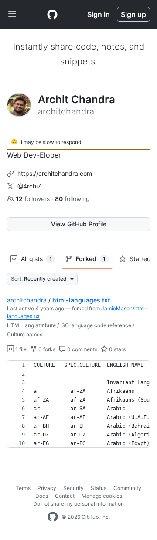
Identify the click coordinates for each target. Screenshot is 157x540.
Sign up (133, 14)
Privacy (47, 488)
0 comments (81, 349)
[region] (78, 404)
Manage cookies (102, 496)
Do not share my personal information (78, 503)
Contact (65, 496)
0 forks (46, 349)
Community (127, 488)
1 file (20, 349)
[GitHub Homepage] (53, 517)
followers (33, 198)
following (72, 198)
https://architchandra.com (54, 173)
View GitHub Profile (78, 224)
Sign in (98, 14)
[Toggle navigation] (12, 14)
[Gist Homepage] (52, 14)
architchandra (27, 300)
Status (98, 488)
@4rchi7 (29, 186)
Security (73, 488)
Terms (23, 488)
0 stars (117, 349)
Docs (41, 496)
